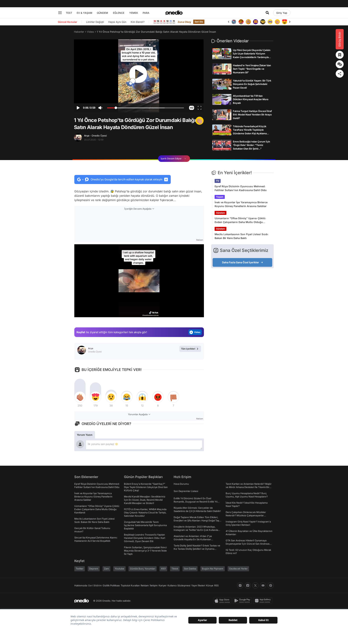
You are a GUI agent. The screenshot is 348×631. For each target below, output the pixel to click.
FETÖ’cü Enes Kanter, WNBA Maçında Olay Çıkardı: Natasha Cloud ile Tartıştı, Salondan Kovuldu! (145, 512)
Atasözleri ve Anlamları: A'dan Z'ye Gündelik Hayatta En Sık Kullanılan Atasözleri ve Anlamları (193, 539)
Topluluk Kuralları (130, 585)
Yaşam (219, 196)
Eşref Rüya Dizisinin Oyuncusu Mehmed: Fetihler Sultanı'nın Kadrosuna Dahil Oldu (241, 188)
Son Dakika (190, 568)
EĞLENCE (118, 12)
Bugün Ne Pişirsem (212, 568)
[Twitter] (255, 585)
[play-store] (243, 600)
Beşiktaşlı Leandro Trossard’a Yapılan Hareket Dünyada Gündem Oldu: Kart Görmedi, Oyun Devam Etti (144, 538)
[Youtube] (263, 585)
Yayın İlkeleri (198, 585)
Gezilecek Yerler (238, 568)
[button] (191, 107)
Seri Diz (199, 21)
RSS (216, 585)
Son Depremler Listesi (186, 491)
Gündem (220, 212)
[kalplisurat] (277, 21)
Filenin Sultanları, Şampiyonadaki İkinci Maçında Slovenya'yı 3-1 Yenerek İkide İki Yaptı (145, 550)
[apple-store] (223, 600)
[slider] (145, 108)
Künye (209, 585)
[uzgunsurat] (284, 21)
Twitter (79, 568)
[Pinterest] (271, 585)
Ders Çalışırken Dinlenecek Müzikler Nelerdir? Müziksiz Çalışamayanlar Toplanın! (246, 515)
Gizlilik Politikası (111, 585)
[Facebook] (248, 585)
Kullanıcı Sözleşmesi (178, 585)
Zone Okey (184, 21)
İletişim (154, 585)
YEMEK (133, 12)
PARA (146, 12)
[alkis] (270, 21)
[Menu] (60, 12)
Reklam (145, 585)
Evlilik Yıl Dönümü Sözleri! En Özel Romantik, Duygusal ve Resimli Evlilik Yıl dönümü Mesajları (195, 501)
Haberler (79, 31)
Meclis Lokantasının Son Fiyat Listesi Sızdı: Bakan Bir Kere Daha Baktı (241, 236)
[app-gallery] (263, 600)
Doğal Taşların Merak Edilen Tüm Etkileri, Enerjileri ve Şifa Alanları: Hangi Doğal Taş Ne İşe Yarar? (196, 520)
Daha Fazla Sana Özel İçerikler (240, 262)
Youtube (119, 568)
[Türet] (233, 21)
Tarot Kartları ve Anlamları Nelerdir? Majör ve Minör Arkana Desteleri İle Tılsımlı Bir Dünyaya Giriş (249, 487)
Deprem (93, 568)
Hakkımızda (80, 585)
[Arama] (267, 12)
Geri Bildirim (95, 585)
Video (90, 31)
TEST (69, 12)
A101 (163, 568)
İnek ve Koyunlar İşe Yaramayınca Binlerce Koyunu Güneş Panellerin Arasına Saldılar (241, 204)
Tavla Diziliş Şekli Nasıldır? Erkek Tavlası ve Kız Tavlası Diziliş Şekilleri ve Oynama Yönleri (197, 549)
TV (217, 180)
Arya (95, 135)
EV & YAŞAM (84, 12)
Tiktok (174, 568)
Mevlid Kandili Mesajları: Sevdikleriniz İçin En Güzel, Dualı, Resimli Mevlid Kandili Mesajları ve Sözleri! (144, 500)
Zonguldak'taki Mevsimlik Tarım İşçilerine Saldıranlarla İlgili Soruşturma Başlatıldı (145, 525)
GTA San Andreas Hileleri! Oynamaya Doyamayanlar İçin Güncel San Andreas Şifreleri (248, 543)
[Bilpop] (248, 21)
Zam (106, 568)
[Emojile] (255, 21)
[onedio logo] (174, 12)
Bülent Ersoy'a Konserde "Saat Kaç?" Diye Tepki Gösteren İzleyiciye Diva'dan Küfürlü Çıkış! (146, 487)
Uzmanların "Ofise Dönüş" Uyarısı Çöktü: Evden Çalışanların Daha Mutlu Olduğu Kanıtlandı (240, 220)
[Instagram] (240, 585)
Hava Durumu (181, 483)
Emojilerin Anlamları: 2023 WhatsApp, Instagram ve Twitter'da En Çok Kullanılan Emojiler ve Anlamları (196, 530)
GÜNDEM (102, 12)
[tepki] (80, 397)
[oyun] (262, 21)
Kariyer (163, 585)
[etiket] (200, 121)
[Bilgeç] (241, 21)
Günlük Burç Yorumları (142, 568)
